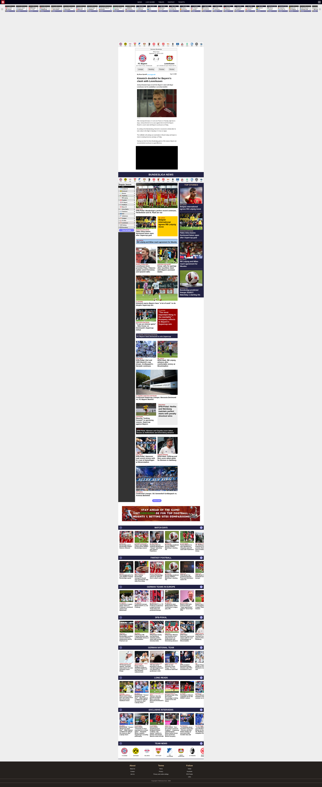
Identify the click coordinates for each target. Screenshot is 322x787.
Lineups (140, 69)
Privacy (161, 771)
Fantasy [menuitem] (171, 2)
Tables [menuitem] (161, 2)
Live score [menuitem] (150, 2)
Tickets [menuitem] (181, 2)
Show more (156, 500)
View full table (126, 230)
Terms (161, 768)
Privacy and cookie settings (161, 774)
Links (189, 777)
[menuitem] (59, 2)
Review (172, 69)
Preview (161, 69)
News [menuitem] (139, 2)
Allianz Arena (156, 51)
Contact (132, 771)
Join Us (132, 774)
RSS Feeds (189, 774)
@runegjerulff (151, 74)
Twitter (189, 768)
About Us (132, 768)
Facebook (189, 771)
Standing (151, 69)
